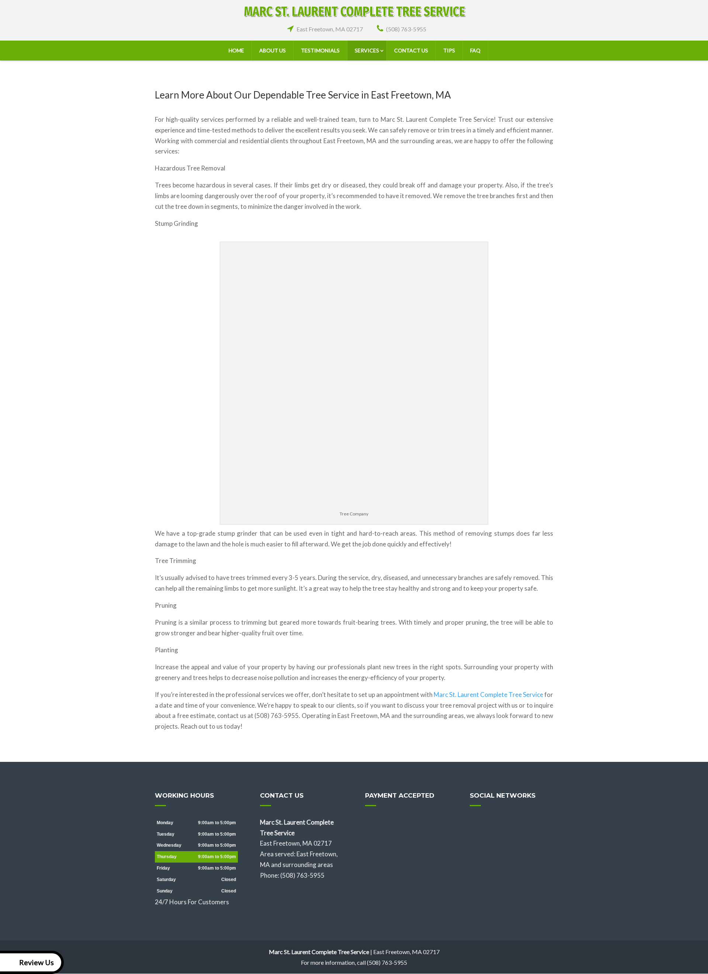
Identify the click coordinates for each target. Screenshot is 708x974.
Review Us (36, 962)
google (490, 823)
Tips (449, 50)
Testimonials (320, 50)
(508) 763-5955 (406, 28)
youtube (518, 823)
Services (367, 50)
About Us (272, 50)
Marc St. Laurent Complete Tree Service (488, 694)
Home (236, 50)
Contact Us (411, 50)
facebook (476, 823)
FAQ (475, 50)
